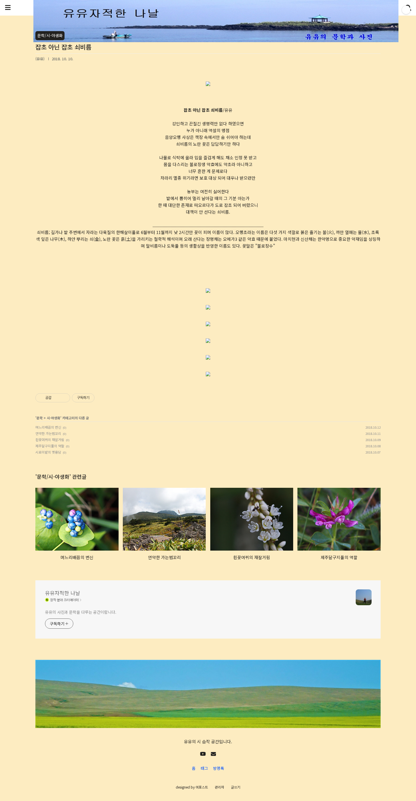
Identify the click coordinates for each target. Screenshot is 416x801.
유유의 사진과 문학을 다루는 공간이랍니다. (80, 612)
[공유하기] (56, 398)
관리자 (219, 787)
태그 (204, 768)
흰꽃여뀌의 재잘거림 (49, 439)
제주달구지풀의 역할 (49, 445)
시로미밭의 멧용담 (48, 452)
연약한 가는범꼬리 (48, 433)
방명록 (218, 768)
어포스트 (202, 787)
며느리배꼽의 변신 (48, 427)
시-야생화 (53, 417)
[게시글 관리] (63, 398)
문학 (40, 417)
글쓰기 (235, 787)
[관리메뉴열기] (406, 10)
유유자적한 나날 (62, 592)
